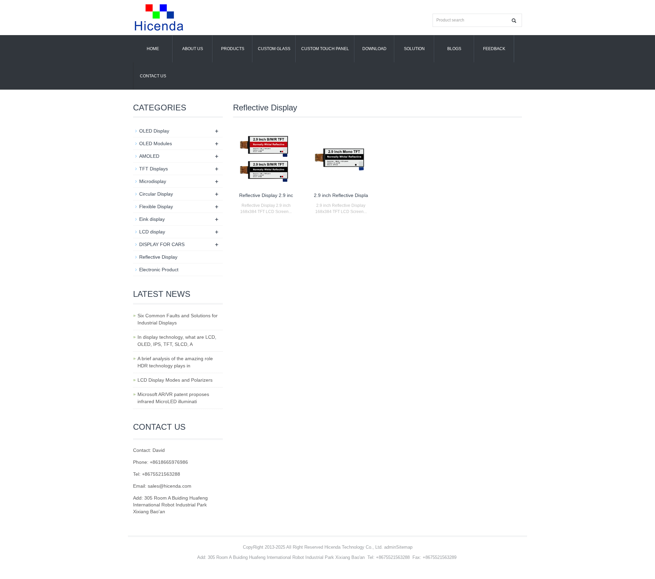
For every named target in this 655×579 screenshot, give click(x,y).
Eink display (152, 219)
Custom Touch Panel (325, 48)
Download (374, 48)
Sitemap (404, 547)
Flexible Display (156, 206)
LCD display (152, 231)
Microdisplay (152, 181)
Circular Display (156, 194)
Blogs (454, 48)
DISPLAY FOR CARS (162, 244)
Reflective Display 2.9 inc (266, 195)
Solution (414, 48)
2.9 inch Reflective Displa (341, 195)
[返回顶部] (639, 130)
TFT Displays (153, 168)
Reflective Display (158, 257)
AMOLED (149, 156)
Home (153, 48)
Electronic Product (158, 269)
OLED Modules (155, 143)
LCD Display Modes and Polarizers (175, 380)
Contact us (153, 76)
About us (192, 48)
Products (232, 48)
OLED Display (154, 131)
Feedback (494, 48)
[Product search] (514, 20)
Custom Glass (274, 48)
